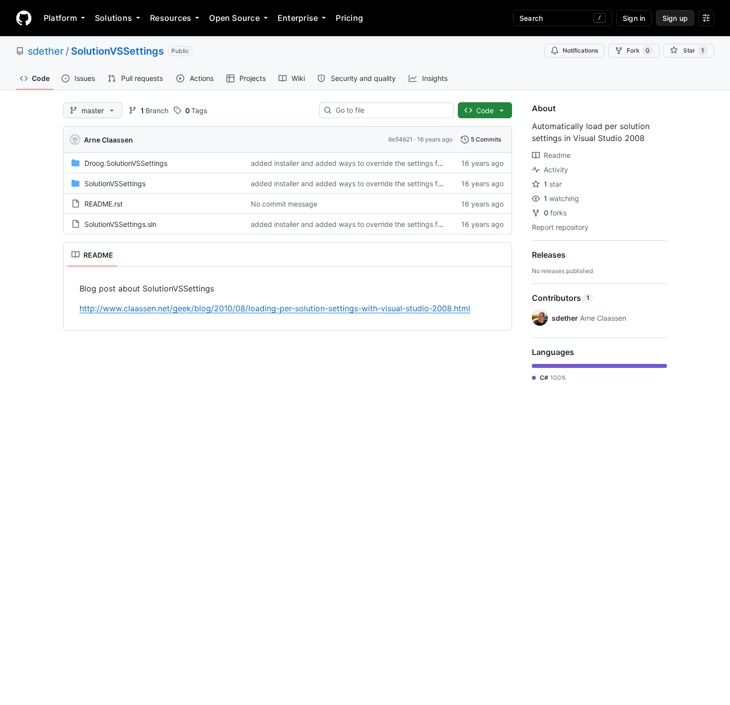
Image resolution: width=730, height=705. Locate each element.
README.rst (103, 204)
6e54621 (400, 139)
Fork (638, 50)
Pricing (349, 18)
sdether (46, 51)
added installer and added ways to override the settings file (347, 163)
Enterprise (298, 18)
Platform (60, 18)
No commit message (284, 204)
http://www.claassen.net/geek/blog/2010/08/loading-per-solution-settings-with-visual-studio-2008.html (274, 308)
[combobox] (390, 110)
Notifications (580, 50)
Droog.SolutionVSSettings (125, 163)
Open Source (234, 18)
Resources (170, 18)
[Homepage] (24, 18)
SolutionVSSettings (117, 51)
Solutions (113, 18)
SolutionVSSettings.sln (120, 224)
